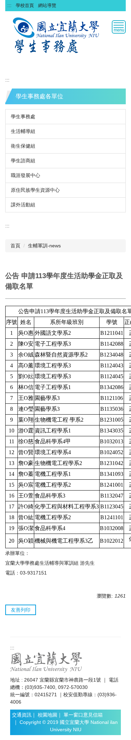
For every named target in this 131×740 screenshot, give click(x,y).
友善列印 (20, 610)
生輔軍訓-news (44, 245)
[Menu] (119, 27)
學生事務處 (23, 116)
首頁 (15, 245)
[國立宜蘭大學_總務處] (57, 27)
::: (9, 5)
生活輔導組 (23, 131)
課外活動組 (23, 204)
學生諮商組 (23, 160)
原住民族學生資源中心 (35, 190)
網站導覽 (47, 5)
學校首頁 (25, 5)
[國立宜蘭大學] (46, 661)
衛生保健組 (23, 146)
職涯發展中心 (25, 175)
